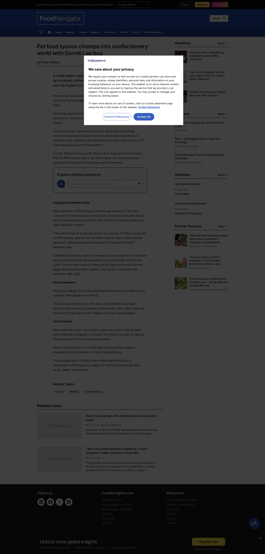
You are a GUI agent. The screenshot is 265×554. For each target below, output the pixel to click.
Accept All (144, 116)
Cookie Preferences (116, 116)
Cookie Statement (149, 107)
